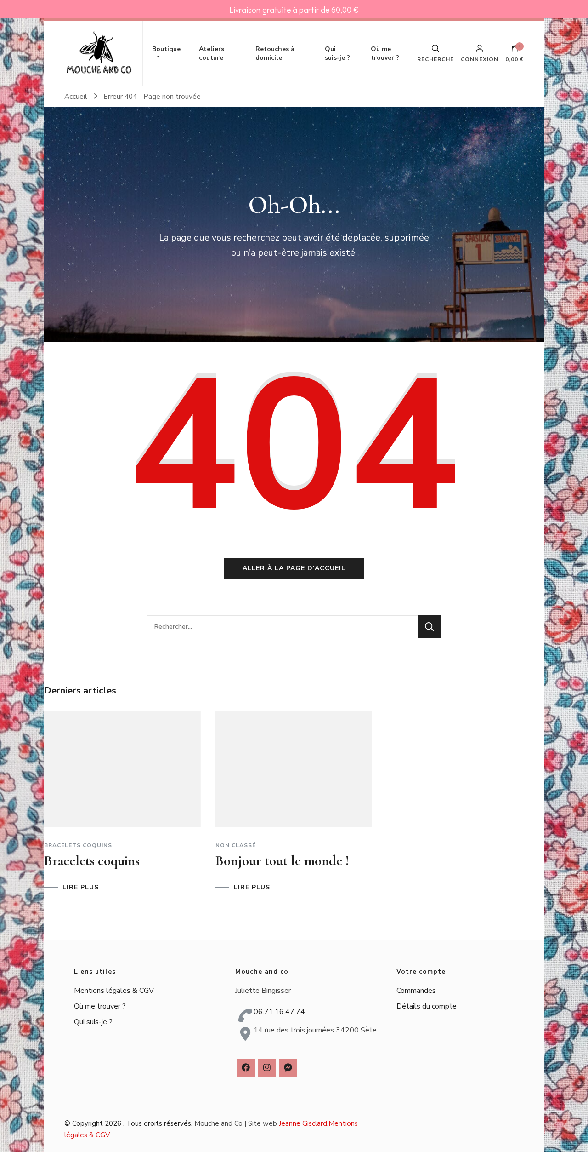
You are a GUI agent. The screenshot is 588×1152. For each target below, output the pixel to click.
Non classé (235, 845)
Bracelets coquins (78, 845)
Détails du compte (426, 1006)
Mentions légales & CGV (114, 991)
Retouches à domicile (274, 53)
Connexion (479, 59)
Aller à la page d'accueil (294, 568)
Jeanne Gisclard (303, 1123)
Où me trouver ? (385, 53)
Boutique (166, 49)
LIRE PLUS (80, 887)
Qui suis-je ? (337, 53)
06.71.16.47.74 (279, 1012)
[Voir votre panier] (515, 51)
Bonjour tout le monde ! (282, 860)
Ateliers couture (211, 53)
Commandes (416, 991)
